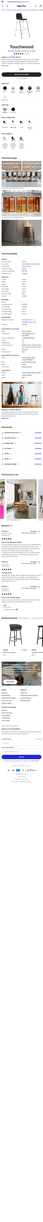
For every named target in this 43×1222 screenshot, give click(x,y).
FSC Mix (24, 324)
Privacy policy (35, 761)
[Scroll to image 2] (18, 41)
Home (3, 10)
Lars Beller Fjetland (14, 57)
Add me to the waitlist (21, 74)
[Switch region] (4, 2)
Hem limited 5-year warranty (31, 264)
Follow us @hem (7, 703)
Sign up (20, 1)
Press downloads (7, 713)
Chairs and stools (17, 10)
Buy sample (15, 329)
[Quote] (40, 6)
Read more (5, 65)
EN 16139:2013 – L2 (28, 320)
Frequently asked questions (29, 695)
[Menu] (2, 6)
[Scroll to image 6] (23, 41)
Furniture (8, 10)
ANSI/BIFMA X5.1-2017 (29, 322)
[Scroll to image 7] (24, 41)
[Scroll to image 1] (17, 41)
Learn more (10, 682)
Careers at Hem (7, 701)
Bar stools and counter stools (31, 10)
